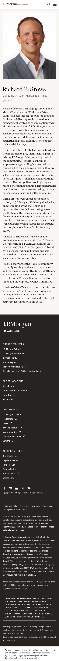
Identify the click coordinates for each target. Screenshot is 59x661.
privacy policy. (33, 658)
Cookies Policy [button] (9, 469)
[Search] (48, 4)
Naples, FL (10, 101)
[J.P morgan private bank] (15, 4)
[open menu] (54, 4)
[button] (4, 488)
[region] (29, 653)
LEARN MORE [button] (8, 506)
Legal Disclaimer (23, 582)
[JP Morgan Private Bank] (17, 330)
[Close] (55, 651)
